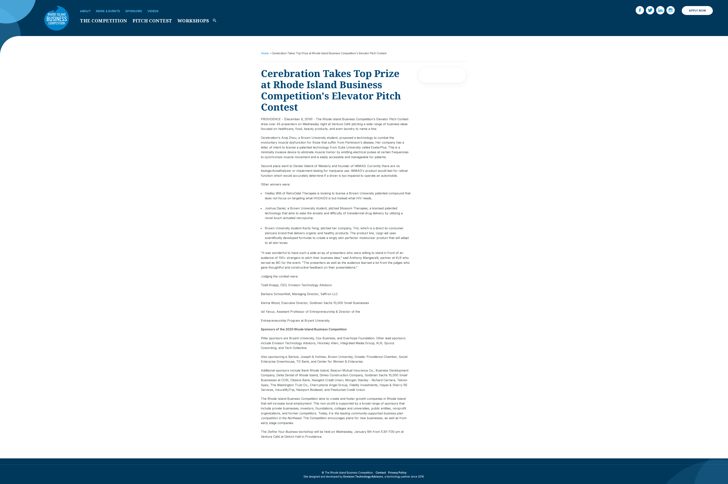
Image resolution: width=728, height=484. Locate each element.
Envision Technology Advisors (363, 476)
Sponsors (133, 11)
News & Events (108, 11)
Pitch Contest (152, 20)
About (85, 11)
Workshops (193, 20)
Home (265, 53)
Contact (381, 472)
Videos (153, 11)
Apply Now (697, 10)
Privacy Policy (397, 472)
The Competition (103, 20)
